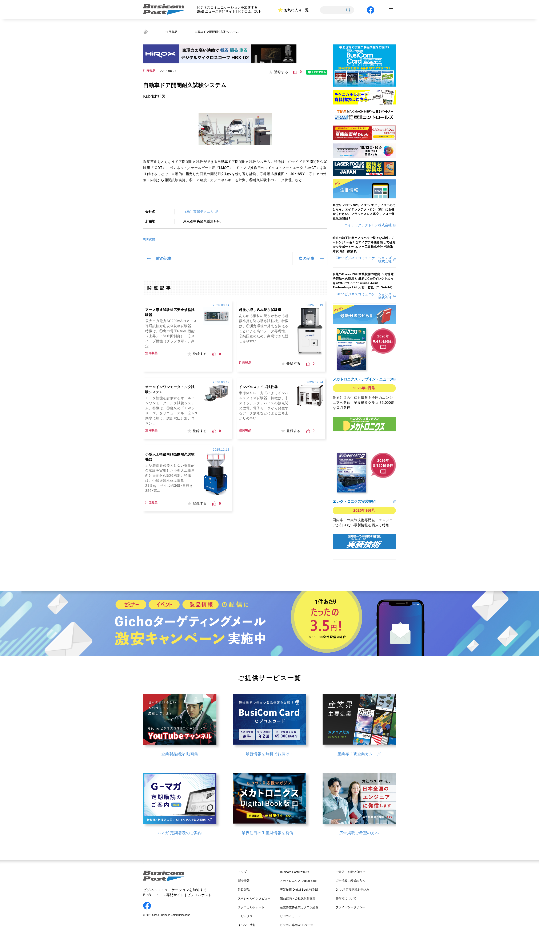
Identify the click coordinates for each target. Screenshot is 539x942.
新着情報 (244, 880)
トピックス (245, 916)
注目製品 (171, 31)
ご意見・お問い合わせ (350, 872)
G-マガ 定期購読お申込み (352, 889)
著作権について (346, 898)
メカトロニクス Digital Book (298, 880)
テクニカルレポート (251, 907)
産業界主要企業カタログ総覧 (299, 907)
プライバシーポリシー (350, 907)
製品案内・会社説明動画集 (297, 898)
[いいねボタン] (295, 72)
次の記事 (307, 258)
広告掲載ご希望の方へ (350, 880)
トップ (242, 872)
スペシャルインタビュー (254, 898)
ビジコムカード (290, 916)
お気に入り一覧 (296, 10)
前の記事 (164, 258)
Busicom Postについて (295, 872)
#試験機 (149, 239)
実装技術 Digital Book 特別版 (299, 889)
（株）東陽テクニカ (198, 211)
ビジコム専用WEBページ (296, 925)
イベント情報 (247, 925)
